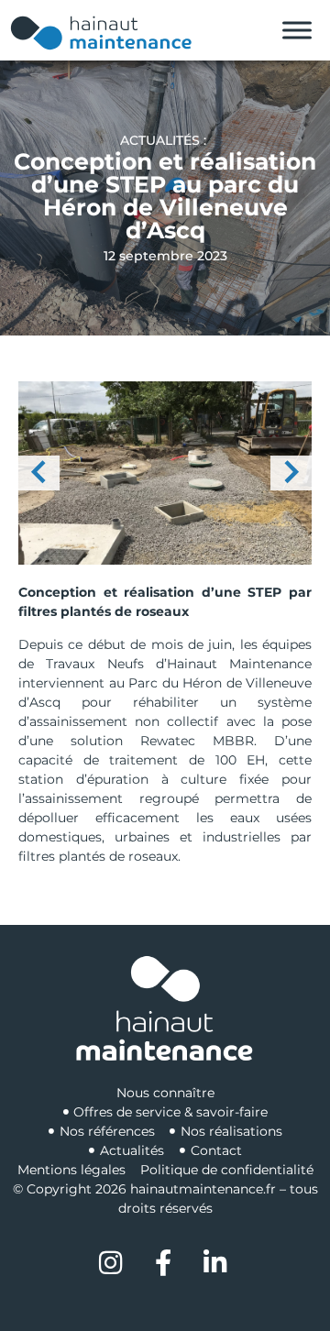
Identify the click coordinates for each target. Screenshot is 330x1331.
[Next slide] (291, 473)
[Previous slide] (39, 473)
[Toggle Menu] (297, 30)
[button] (165, 473)
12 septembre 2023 (165, 256)
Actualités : (165, 140)
